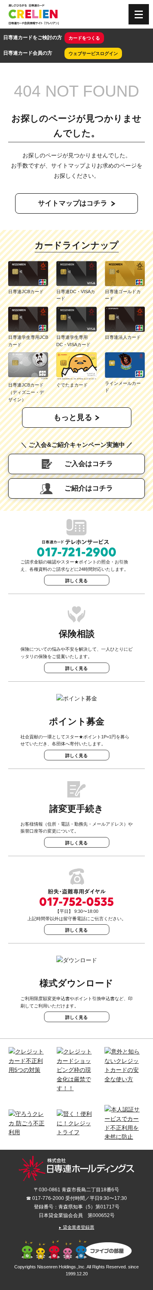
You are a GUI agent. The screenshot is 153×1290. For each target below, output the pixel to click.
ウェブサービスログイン (93, 53)
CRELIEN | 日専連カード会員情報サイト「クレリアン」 (33, 14)
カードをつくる (84, 37)
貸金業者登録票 (76, 1227)
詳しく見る (76, 580)
